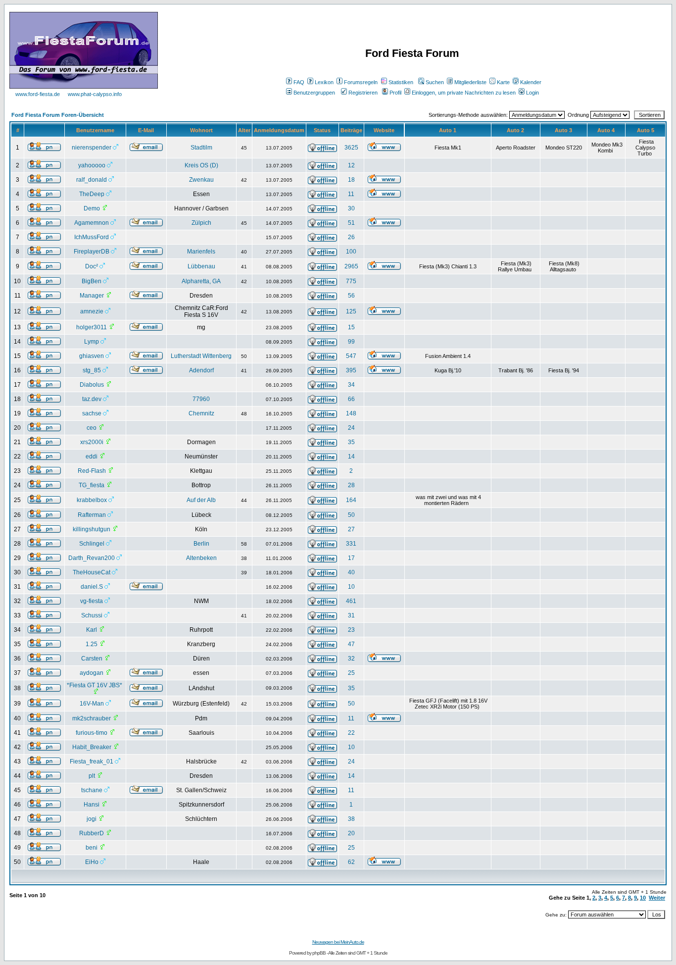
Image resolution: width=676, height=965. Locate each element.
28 (351, 485)
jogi (92, 818)
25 (351, 672)
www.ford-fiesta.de (37, 94)
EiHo (91, 862)
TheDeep (91, 194)
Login (532, 93)
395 (351, 370)
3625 (351, 147)
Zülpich (201, 222)
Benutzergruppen (314, 93)
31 (351, 615)
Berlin (201, 543)
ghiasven (91, 356)
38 (351, 818)
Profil (395, 93)
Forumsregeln (361, 82)
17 (351, 558)
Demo (92, 208)
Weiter (657, 898)
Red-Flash (92, 470)
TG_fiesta (91, 485)
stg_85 (92, 370)
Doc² (91, 266)
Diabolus (92, 384)
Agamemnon (91, 222)
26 (351, 237)
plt (92, 775)
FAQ (298, 82)
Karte (503, 82)
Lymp (91, 341)
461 (351, 601)
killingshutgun (91, 529)
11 (351, 194)
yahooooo (91, 165)
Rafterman (92, 514)
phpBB (319, 953)
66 (351, 399)
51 (351, 222)
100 (351, 251)
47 (351, 644)
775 (351, 281)
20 (351, 833)
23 (351, 629)
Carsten (91, 658)
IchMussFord (91, 237)
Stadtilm (201, 147)
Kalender (530, 82)
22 (351, 732)
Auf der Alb (201, 500)
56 (351, 295)
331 (351, 543)
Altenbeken (201, 558)
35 (351, 442)
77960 (201, 399)
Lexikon (324, 82)
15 (351, 327)
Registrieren (363, 93)
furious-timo (91, 732)
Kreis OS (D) (201, 165)
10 (351, 586)
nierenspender (91, 147)
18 (351, 179)
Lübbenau (201, 266)
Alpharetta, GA (201, 281)
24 (351, 427)
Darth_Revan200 (91, 558)
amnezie (91, 311)
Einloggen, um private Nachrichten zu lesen (464, 93)
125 (351, 311)
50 (351, 514)
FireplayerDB (91, 251)
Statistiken (400, 82)
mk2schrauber (91, 718)
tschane (91, 790)
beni (91, 847)
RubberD (91, 833)
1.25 (91, 644)
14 (351, 456)
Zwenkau (201, 179)
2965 (351, 266)
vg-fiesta (91, 601)
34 (351, 384)
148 (351, 413)
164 (351, 500)
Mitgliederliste (470, 82)
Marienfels (201, 251)
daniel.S (92, 586)
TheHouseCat (91, 572)
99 (351, 341)
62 (351, 862)
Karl (91, 629)
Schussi (91, 615)
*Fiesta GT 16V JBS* (94, 685)
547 (351, 356)
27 (351, 529)
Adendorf (201, 370)
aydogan (91, 672)
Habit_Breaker (91, 747)
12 (351, 165)
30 (351, 208)
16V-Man (92, 703)
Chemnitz (201, 413)
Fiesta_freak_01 (91, 761)
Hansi (91, 804)
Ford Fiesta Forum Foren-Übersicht (57, 115)
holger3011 (91, 327)
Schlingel (91, 543)
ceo (92, 427)
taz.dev (91, 399)
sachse (91, 413)
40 (351, 572)
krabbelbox (92, 500)
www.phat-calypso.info (95, 94)
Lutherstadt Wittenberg (201, 356)
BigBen (91, 281)
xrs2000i (91, 442)
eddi (91, 456)
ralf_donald (91, 179)
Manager (92, 295)
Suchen (435, 82)
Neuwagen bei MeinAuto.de (338, 942)
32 (351, 658)
